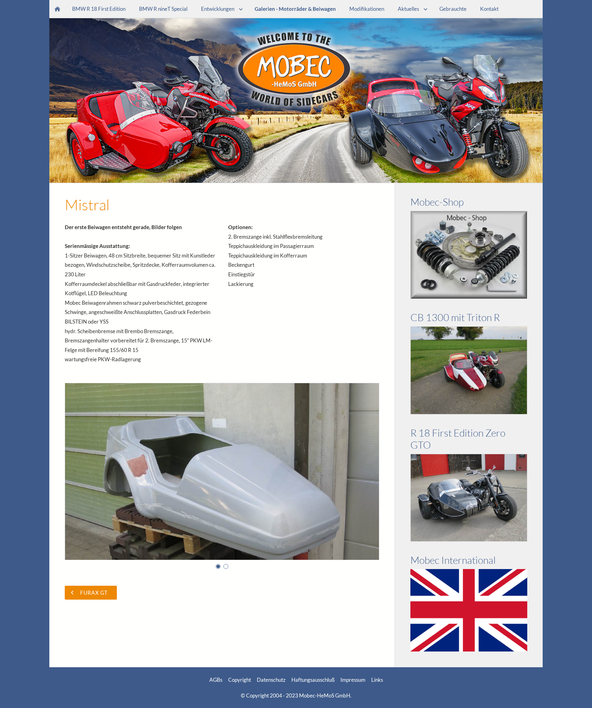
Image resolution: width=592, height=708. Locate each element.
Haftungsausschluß (313, 680)
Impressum (352, 680)
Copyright (239, 680)
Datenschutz (271, 680)
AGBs (215, 680)
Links (377, 680)
